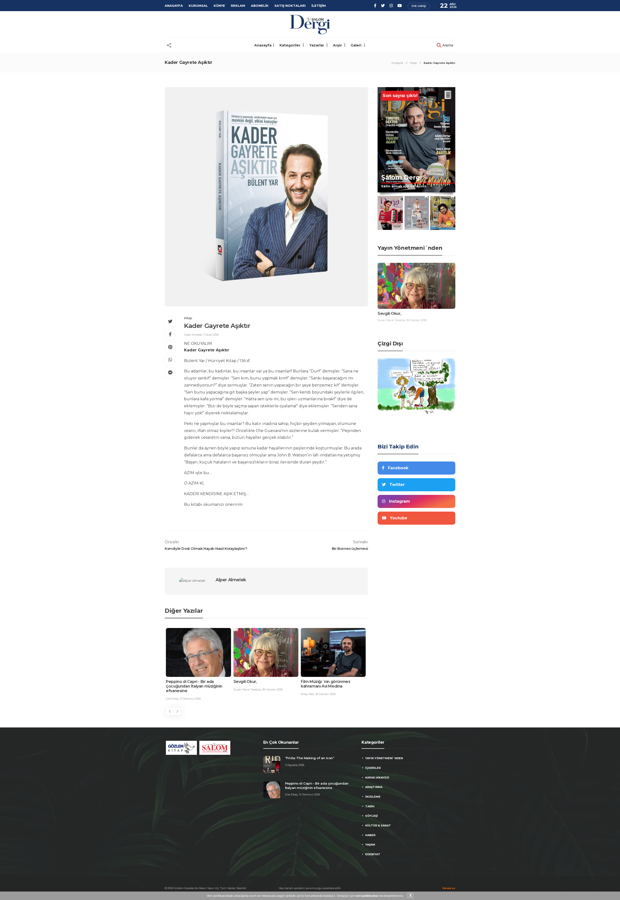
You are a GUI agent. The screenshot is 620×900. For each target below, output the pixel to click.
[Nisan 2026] (442, 213)
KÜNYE (219, 6)
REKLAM (238, 6)
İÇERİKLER (373, 768)
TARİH (369, 806)
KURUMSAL (198, 6)
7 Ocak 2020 (211, 334)
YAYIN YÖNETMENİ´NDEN (384, 758)
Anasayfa (262, 45)
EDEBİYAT (372, 854)
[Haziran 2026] (390, 213)
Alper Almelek (193, 334)
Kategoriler (290, 45)
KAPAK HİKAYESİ (377, 777)
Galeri (356, 45)
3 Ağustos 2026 (294, 765)
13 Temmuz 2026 (190, 698)
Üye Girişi (418, 6)
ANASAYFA (174, 6)
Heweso (448, 888)
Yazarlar (317, 45)
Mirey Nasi (307, 694)
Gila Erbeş (172, 698)
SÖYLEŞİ (371, 815)
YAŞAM (370, 844)
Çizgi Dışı (390, 343)
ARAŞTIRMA (373, 787)
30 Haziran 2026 (272, 689)
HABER (370, 835)
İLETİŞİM (318, 6)
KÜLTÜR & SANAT (378, 825)
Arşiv (338, 45)
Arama (447, 45)
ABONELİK (260, 6)
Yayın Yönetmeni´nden (410, 248)
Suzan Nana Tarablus (247, 689)
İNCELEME (372, 796)
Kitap (413, 63)
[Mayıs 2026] (416, 213)
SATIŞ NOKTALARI (290, 6)
